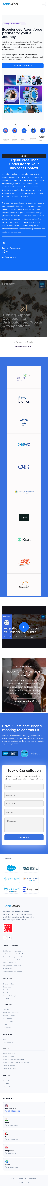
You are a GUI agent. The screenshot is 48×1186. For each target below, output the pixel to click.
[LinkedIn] (5, 938)
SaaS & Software (9, 1016)
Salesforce (7, 987)
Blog (4, 1040)
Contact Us (7, 1086)
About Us (6, 1080)
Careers (6, 1083)
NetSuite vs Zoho (9, 1065)
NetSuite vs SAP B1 (9, 1056)
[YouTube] (9, 938)
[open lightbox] (24, 627)
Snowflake (6, 993)
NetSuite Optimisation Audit (13, 954)
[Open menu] (43, 4)
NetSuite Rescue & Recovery (13, 972)
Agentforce (7, 990)
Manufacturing (8, 1018)
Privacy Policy (24, 1182)
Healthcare (7, 1027)
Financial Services (9, 1021)
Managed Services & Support (14, 960)
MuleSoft (6, 999)
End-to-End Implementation (13, 951)
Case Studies (8, 1043)
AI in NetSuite (7, 969)
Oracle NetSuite (9, 984)
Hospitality (6, 1024)
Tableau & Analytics (10, 996)
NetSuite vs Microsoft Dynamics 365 (16, 1062)
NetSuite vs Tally (9, 1053)
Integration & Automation (12, 966)
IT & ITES (6, 1010)
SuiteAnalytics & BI (9, 963)
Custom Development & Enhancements (17, 957)
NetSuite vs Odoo (9, 1068)
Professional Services (11, 1013)
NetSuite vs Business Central (13, 1059)
